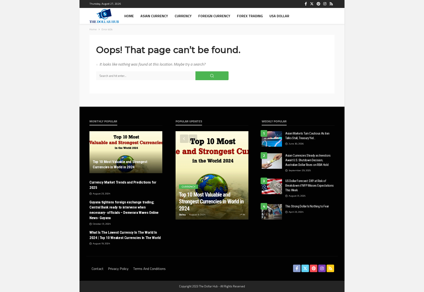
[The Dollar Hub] (104, 16)
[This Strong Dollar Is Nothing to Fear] (272, 212)
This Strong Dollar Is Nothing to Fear (307, 206)
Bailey (182, 214)
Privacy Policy (118, 268)
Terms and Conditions (149, 268)
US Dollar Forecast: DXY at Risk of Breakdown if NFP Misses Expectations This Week (309, 185)
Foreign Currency (214, 16)
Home (129, 16)
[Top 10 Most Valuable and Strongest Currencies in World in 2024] (125, 152)
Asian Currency (154, 16)
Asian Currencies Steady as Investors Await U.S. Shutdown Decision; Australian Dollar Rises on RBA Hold (307, 160)
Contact (98, 268)
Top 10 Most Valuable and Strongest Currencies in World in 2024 (120, 164)
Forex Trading (250, 16)
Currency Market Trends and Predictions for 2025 (122, 185)
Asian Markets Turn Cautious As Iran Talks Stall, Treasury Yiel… (307, 135)
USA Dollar (279, 16)
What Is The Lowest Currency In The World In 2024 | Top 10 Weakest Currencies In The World (125, 235)
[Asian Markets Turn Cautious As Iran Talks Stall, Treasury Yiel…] (272, 139)
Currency (183, 16)
